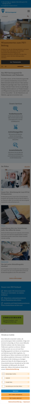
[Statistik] (3, 378)
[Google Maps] (3, 383)
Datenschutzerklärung (12, 369)
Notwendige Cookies (11, 374)
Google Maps (9, 382)
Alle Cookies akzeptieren (15, 394)
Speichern (15, 391)
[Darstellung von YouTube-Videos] (3, 387)
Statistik (8, 378)
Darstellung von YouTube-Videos (14, 386)
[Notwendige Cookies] (3, 374)
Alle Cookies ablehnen (15, 398)
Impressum (26, 402)
